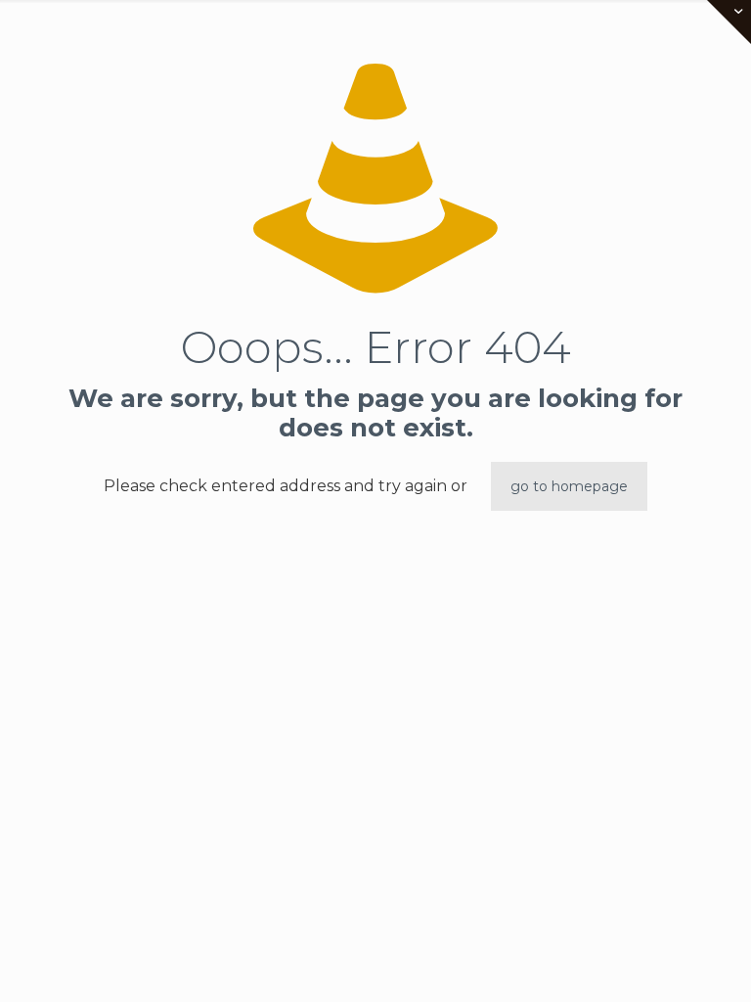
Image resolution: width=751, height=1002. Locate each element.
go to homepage (569, 486)
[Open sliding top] (729, 22)
